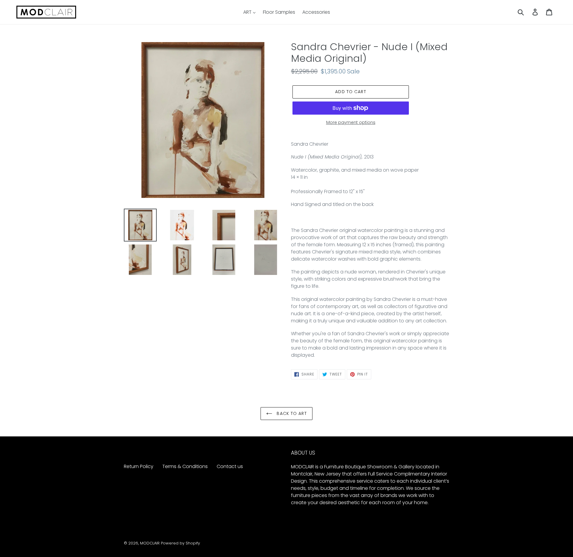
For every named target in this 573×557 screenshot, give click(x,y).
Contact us (230, 466)
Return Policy (138, 466)
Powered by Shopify (180, 543)
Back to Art (290, 413)
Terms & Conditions (185, 466)
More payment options (350, 122)
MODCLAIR (150, 543)
